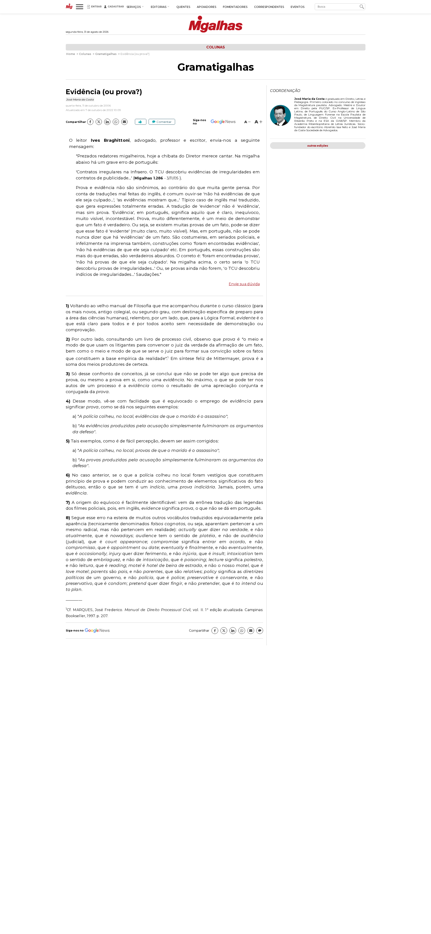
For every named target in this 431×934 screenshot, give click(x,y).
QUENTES (183, 7)
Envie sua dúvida (244, 284)
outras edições (317, 145)
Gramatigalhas (215, 67)
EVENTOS (297, 7)
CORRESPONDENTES (269, 7)
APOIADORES (206, 7)
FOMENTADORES (235, 7)
